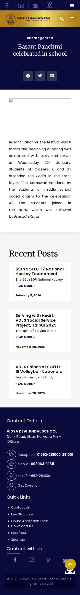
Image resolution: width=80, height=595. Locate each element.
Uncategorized (40, 38)
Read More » (25, 286)
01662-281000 (49, 454)
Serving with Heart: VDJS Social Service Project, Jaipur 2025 (36, 320)
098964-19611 (42, 464)
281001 (67, 454)
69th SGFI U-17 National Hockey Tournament (40, 271)
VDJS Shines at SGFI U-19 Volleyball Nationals (39, 369)
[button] (72, 5)
